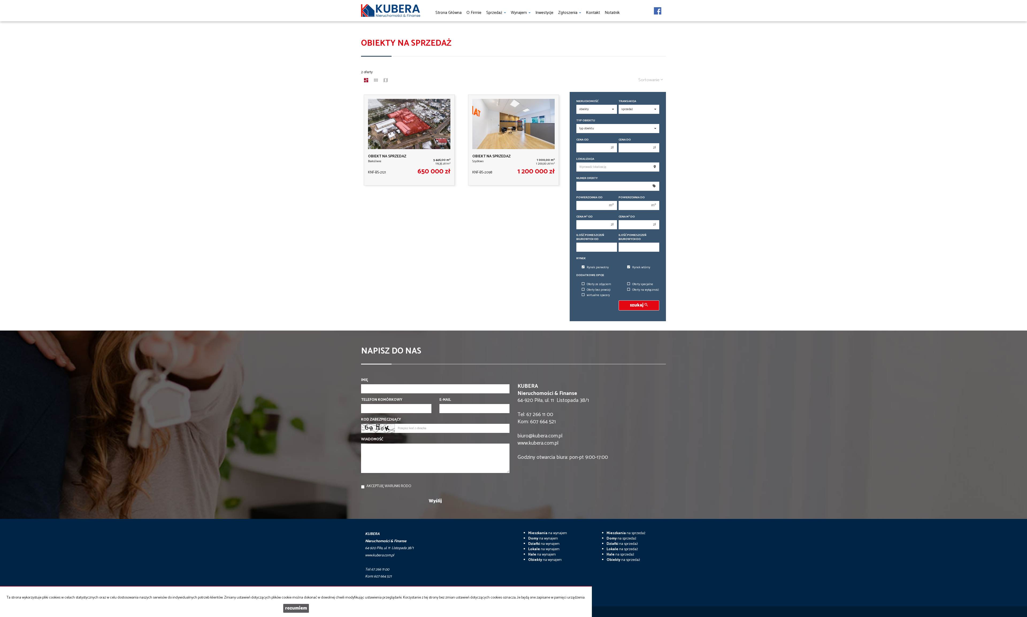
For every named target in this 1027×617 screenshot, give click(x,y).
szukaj (637, 305)
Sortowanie (649, 80)
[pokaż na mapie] (386, 81)
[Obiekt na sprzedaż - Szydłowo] (513, 140)
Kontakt (593, 12)
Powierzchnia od (589, 198)
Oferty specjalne (642, 284)
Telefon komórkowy (381, 400)
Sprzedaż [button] (494, 12)
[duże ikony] (366, 81)
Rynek (581, 259)
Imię (364, 380)
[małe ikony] (376, 81)
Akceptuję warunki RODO (388, 486)
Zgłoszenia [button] (568, 12)
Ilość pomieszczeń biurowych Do (632, 237)
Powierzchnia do (632, 198)
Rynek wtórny (641, 267)
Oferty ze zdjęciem (599, 284)
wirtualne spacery (598, 295)
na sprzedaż (626, 533)
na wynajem (547, 533)
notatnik (612, 12)
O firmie (473, 12)
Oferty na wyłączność (645, 290)
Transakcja (627, 101)
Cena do (625, 140)
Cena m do (627, 217)
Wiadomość (372, 439)
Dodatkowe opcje (590, 275)
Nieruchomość (587, 101)
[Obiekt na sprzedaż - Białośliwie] (409, 140)
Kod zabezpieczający (381, 419)
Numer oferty (587, 178)
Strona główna (448, 12)
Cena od (582, 140)
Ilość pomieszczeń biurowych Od (590, 237)
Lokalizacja (585, 159)
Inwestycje (544, 12)
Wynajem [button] (519, 12)
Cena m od (584, 217)
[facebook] (658, 9)
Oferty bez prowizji (599, 290)
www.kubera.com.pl (538, 443)
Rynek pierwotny (598, 267)
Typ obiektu (585, 121)
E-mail (445, 400)
